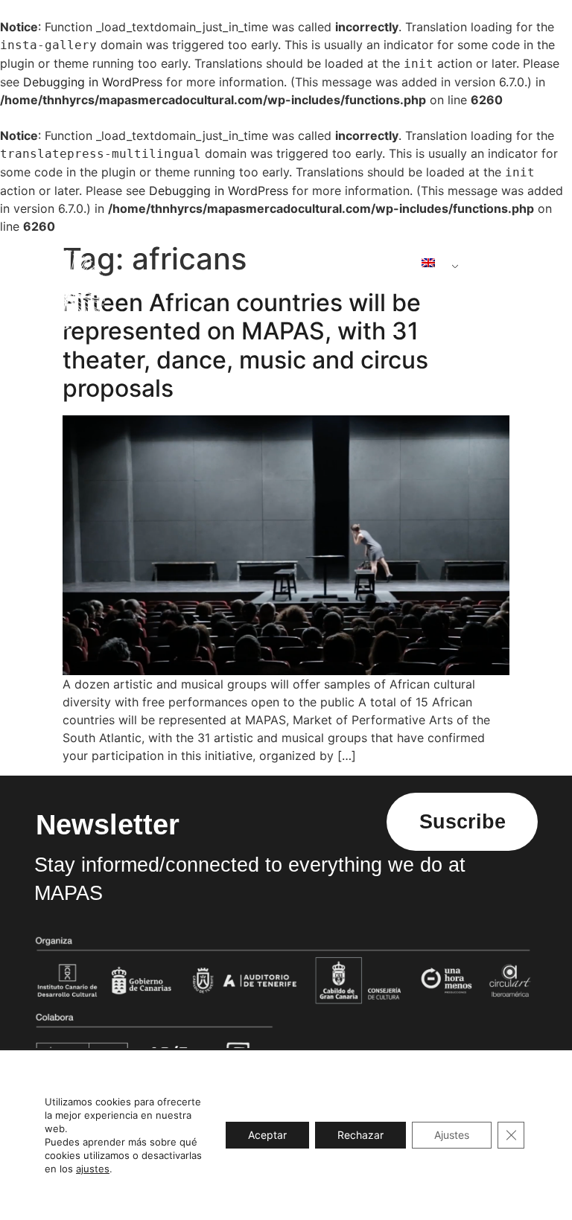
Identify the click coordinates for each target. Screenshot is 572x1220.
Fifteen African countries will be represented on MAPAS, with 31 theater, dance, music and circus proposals (245, 345)
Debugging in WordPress (92, 81)
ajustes (92, 1169)
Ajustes (451, 1134)
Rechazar (360, 1134)
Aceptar (267, 1134)
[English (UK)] (434, 262)
